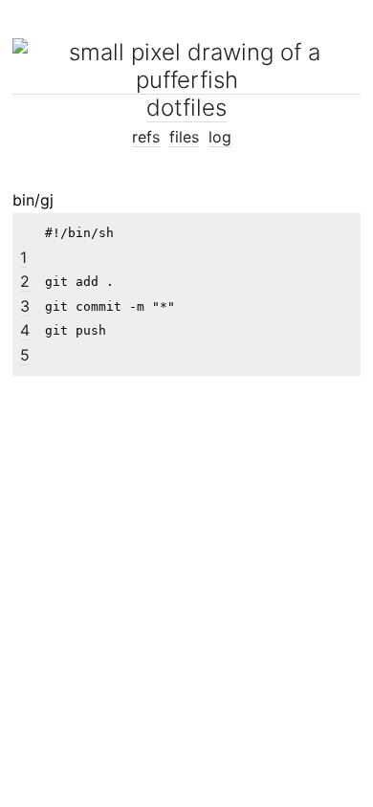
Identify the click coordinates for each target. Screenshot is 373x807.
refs (146, 136)
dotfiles (186, 107)
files (184, 136)
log (219, 136)
